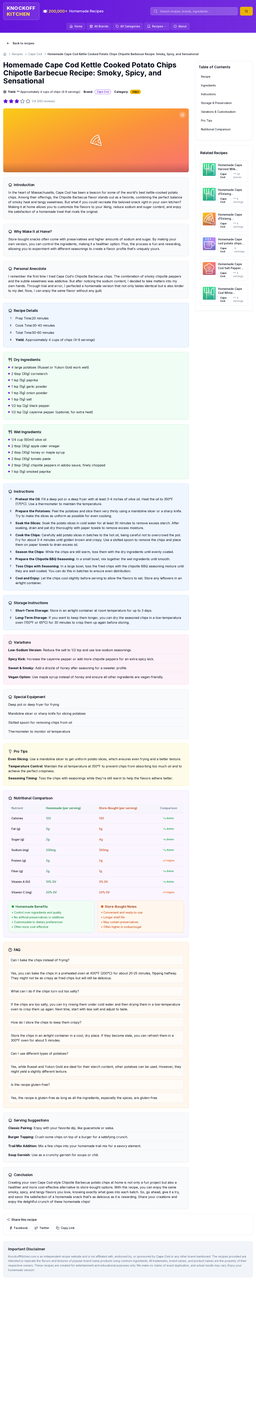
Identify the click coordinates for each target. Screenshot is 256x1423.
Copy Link (68, 1228)
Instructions (208, 94)
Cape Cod (35, 54)
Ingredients (208, 85)
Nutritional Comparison (216, 129)
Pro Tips (206, 120)
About (182, 26)
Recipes (157, 26)
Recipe (205, 76)
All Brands (101, 26)
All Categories (130, 26)
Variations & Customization (218, 111)
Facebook (21, 1228)
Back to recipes (23, 43)
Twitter (44, 1228)
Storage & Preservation (216, 103)
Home (78, 26)
